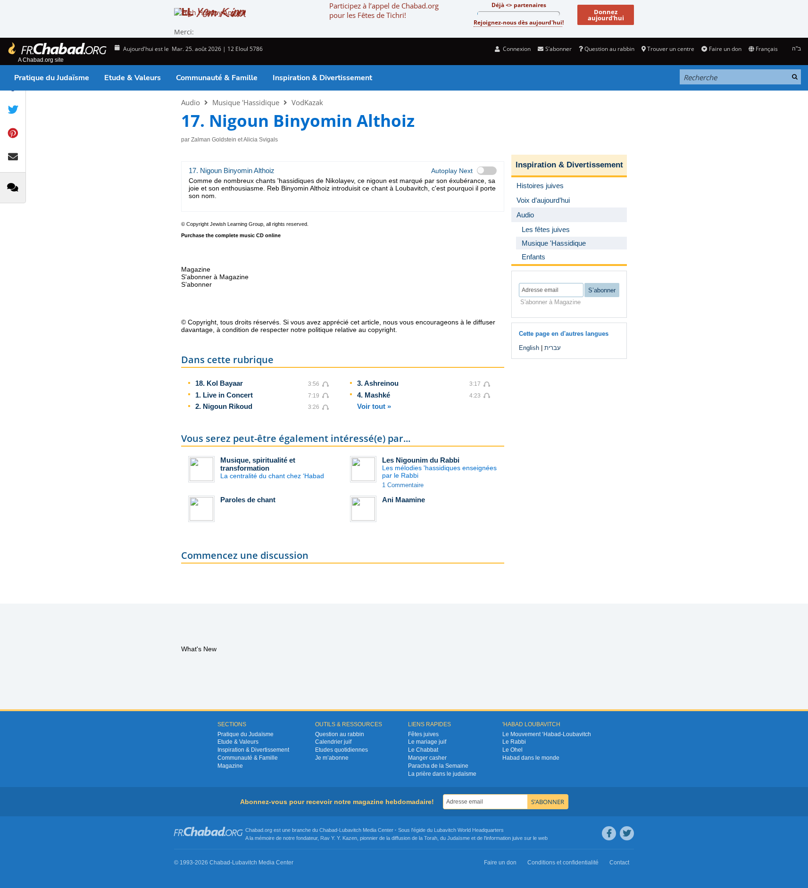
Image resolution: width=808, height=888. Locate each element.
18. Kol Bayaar (219, 383)
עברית (552, 347)
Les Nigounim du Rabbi (420, 460)
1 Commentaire (403, 485)
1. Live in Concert (224, 395)
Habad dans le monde (530, 758)
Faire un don (725, 49)
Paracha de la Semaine (438, 766)
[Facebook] (609, 833)
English (529, 347)
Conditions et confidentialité (563, 862)
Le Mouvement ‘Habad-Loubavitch (546, 734)
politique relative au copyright (351, 329)
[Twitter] (627, 833)
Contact (619, 862)
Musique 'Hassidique (245, 102)
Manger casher (427, 758)
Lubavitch (350, 830)
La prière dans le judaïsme (442, 774)
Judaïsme (458, 838)
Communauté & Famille (217, 78)
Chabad (328, 830)
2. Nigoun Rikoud (223, 406)
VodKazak (307, 102)
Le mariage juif (427, 742)
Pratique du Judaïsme (51, 78)
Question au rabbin (609, 49)
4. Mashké (373, 395)
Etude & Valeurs (132, 78)
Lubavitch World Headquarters (469, 830)
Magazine (230, 766)
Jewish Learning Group (236, 224)
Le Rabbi (514, 742)
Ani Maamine (403, 500)
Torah (430, 838)
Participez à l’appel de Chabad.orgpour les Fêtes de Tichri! (384, 10)
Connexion (516, 49)
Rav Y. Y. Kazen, (339, 838)
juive (517, 838)
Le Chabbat (423, 750)
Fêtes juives (423, 734)
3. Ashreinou (378, 383)
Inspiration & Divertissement (322, 78)
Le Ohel (512, 750)
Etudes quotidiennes (341, 750)
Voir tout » (374, 406)
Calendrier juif (333, 742)
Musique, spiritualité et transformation (257, 464)
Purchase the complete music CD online (231, 235)
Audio (190, 102)
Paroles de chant (247, 500)
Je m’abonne (332, 758)
